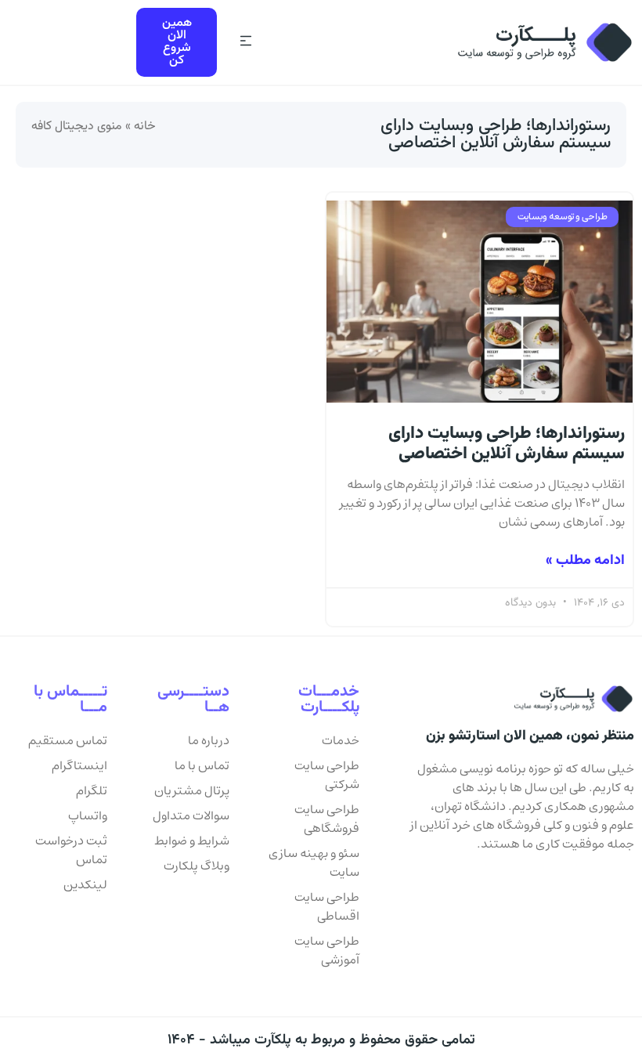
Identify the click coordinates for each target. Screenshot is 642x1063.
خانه (145, 126)
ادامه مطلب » (585, 561)
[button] (245, 42)
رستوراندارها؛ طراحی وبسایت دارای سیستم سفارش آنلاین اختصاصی (506, 444)
